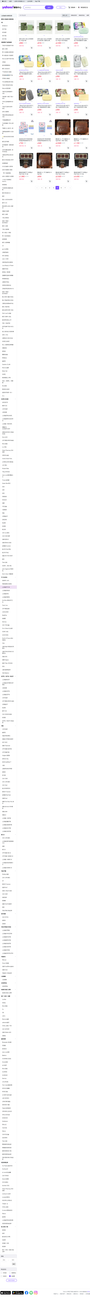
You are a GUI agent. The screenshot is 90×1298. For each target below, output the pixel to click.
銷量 (88, 15)
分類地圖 (87, 1294)
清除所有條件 (11, 1280)
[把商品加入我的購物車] (31, 48)
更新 (88, 1291)
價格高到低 (82, 15)
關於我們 (62, 1294)
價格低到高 (74, 15)
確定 (14, 1264)
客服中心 (56, 1294)
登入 (61, 7)
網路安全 (75, 1294)
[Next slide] (33, 27)
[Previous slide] (19, 27)
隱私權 (81, 1294)
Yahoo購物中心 (11, 7)
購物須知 (69, 1294)
